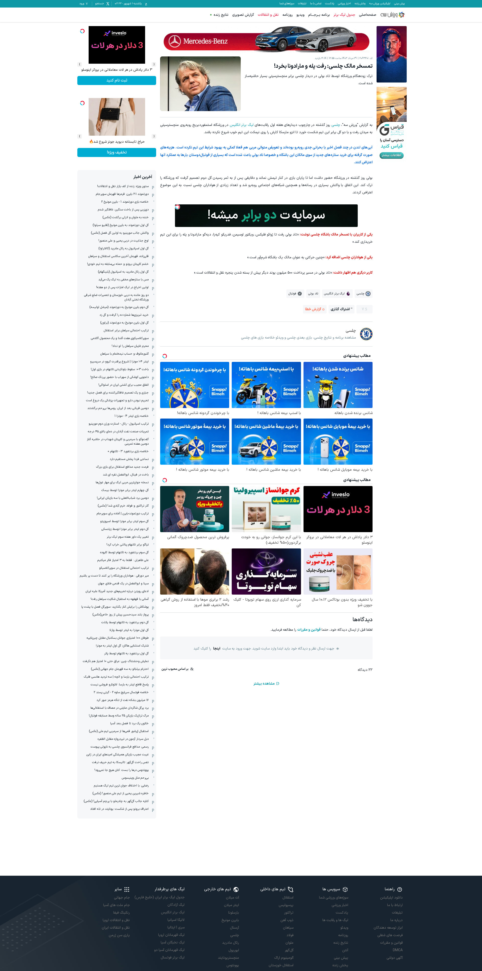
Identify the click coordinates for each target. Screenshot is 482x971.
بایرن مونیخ (230, 920)
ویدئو (344, 927)
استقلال (287, 897)
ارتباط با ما (395, 905)
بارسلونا (233, 912)
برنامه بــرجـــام (319, 15)
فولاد (289, 935)
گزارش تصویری (243, 15)
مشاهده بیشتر (264, 683)
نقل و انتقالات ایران (116, 927)
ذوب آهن (286, 920)
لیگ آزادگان (175, 905)
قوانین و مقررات (309, 629)
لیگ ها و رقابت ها (335, 920)
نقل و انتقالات (268, 15)
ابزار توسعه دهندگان (388, 927)
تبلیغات (302, 4)
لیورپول (233, 950)
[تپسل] (177, 206)
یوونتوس (232, 965)
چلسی (335, 125)
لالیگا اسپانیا (175, 920)
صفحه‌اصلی (367, 15)
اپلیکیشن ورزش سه (379, 4)
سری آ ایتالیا (175, 927)
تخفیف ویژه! (117, 152)
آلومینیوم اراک (283, 957)
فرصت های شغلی (390, 935)
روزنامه (287, 15)
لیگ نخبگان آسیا (172, 942)
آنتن (345, 950)
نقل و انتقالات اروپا (116, 920)
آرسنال (234, 927)
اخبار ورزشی (344, 4)
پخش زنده (360, 4)
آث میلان (232, 897)
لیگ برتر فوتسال (172, 957)
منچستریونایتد (228, 957)
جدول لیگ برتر (344, 15)
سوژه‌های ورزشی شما (333, 897)
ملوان (289, 942)
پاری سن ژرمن (119, 935)
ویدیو (300, 15)
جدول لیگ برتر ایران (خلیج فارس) (159, 897)
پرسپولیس (286, 905)
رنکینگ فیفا (121, 912)
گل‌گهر (289, 950)
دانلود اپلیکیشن (391, 897)
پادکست (329, 4)
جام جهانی (122, 897)
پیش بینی (399, 4)
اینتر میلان (231, 905)
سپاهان (288, 927)
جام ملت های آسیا (116, 905)
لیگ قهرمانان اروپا (171, 935)
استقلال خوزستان (281, 965)
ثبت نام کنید (116, 80)
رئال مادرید (230, 942)
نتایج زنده (221, 15)
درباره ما (396, 920)
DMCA (398, 950)
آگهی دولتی (395, 957)
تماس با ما (315, 4)
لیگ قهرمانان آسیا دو (169, 950)
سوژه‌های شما (286, 4)
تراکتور (288, 912)
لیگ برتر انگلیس (242, 125)
